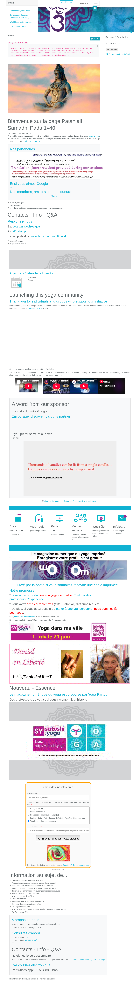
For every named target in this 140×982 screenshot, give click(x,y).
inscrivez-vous (94, 136)
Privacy (63, 869)
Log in (83, 3)
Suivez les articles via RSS (119, 54)
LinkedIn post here (35, 308)
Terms (57, 869)
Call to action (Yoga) (18, 26)
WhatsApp (19, 231)
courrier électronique (26, 226)
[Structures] (93, 38)
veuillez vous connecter (31, 141)
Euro (26, 937)
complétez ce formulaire (24, 617)
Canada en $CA (31, 940)
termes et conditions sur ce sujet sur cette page (87, 960)
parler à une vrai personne (74, 608)
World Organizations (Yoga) (21, 22)
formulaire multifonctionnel (48, 236)
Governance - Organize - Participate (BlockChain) (19, 16)
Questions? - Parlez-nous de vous (76, 865)
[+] (11, 188)
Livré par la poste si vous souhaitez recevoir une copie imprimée (67, 585)
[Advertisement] (70, 424)
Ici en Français (66, 2)
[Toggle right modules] (131, 32)
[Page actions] (97, 38)
